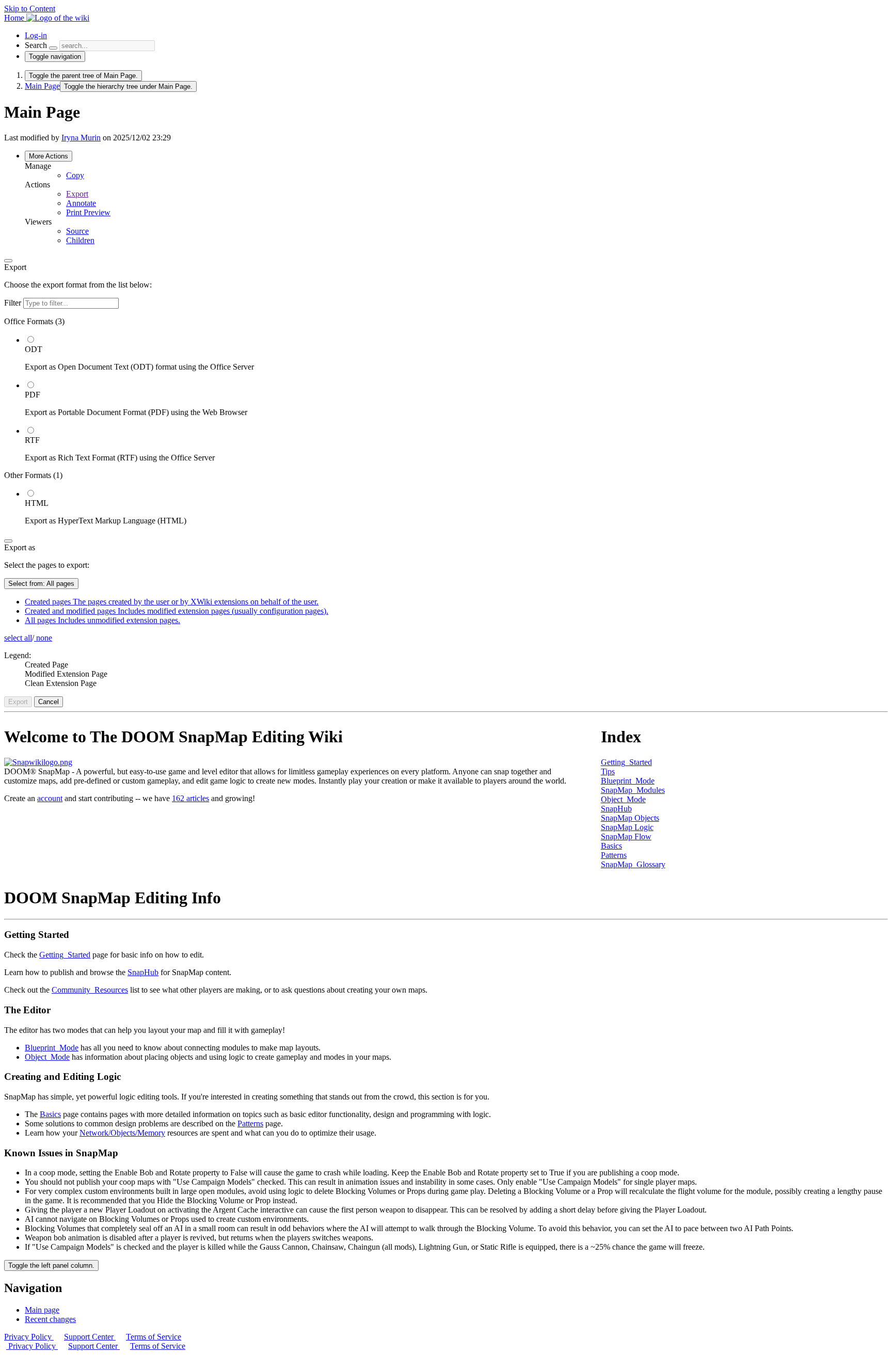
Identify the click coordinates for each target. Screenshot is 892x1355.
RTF (32, 440)
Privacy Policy (29, 1336)
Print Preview (88, 212)
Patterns (614, 855)
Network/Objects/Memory (122, 1132)
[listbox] (446, 421)
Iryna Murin (81, 137)
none (43, 637)
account (49, 798)
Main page (42, 1309)
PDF (32, 394)
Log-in (36, 35)
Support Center (90, 1336)
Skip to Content (29, 8)
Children (80, 240)
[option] (456, 353)
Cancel (48, 702)
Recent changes (50, 1319)
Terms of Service (153, 1336)
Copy (75, 175)
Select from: (41, 583)
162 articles (190, 798)
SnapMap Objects (630, 818)
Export (77, 193)
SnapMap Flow (626, 836)
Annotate (81, 203)
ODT (33, 349)
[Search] (53, 48)
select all (18, 637)
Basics (611, 845)
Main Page (42, 86)
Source (77, 231)
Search (36, 45)
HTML (37, 503)
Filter (13, 302)
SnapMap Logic (627, 827)
